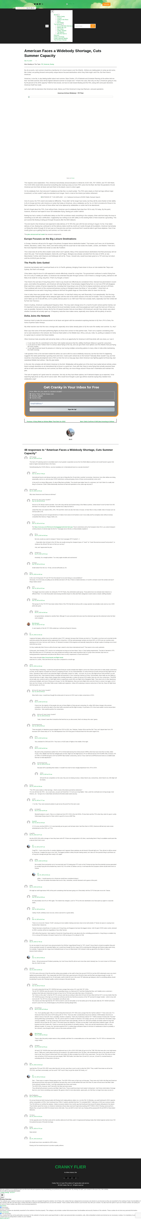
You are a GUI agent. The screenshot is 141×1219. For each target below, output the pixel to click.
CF (33, 845)
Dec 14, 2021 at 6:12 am (38, 588)
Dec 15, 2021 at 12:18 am (41, 861)
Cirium (72, 178)
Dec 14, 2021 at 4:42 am (36, 634)
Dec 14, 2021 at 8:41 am (38, 919)
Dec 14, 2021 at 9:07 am (38, 847)
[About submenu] (58, 15)
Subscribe (106, 4)
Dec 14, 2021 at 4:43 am (36, 666)
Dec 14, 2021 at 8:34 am (41, 738)
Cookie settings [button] (4, 1192)
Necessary (5, 1207)
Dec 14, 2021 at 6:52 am (43, 716)
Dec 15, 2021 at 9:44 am (43, 875)
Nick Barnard (35, 623)
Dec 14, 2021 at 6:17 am (36, 834)
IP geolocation (77, 1183)
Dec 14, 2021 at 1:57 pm (38, 624)
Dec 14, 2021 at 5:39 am (36, 786)
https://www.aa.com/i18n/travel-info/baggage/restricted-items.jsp (53, 527)
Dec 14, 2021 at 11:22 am (43, 764)
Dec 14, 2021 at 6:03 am (41, 701)
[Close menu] (52, 11)
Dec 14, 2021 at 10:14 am (41, 554)
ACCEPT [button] (12, 1192)
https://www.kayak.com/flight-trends (52, 657)
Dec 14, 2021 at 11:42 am (38, 985)
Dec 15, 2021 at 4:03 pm (38, 822)
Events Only (36, 398)
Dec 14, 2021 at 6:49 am (41, 535)
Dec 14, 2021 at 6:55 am (38, 600)
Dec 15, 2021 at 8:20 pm (36, 1138)
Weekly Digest (37, 396)
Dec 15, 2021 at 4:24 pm (36, 1116)
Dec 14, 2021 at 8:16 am (41, 810)
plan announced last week (36, 234)
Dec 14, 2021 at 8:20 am (38, 909)
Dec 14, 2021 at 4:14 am (36, 491)
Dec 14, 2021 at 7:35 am (36, 941)
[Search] (92, 26)
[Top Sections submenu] (62, 24)
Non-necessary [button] (4, 1212)
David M (34, 821)
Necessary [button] (3, 1205)
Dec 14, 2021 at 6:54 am (38, 564)
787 (42, 64)
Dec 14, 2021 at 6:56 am (38, 897)
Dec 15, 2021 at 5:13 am (46, 774)
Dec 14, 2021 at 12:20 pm (36, 1064)
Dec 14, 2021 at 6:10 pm (41, 1047)
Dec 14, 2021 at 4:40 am (36, 574)
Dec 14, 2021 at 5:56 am (38, 691)
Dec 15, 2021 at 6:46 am (41, 612)
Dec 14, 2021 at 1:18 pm (36, 1096)
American (46, 64)
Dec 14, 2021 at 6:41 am (38, 523)
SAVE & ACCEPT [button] (5, 1218)
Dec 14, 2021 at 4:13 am (36, 458)
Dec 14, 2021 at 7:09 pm (38, 473)
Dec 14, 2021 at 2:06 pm (41, 1035)
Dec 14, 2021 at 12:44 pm (38, 1077)
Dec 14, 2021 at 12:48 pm (41, 1009)
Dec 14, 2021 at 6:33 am (36, 887)
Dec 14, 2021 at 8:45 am (41, 748)
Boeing (52, 64)
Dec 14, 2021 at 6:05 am (38, 501)
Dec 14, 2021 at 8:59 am (36, 969)
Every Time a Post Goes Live (42, 394)
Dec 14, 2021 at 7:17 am (38, 800)
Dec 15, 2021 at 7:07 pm (36, 1128)
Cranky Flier (70, 1167)
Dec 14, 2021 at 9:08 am (38, 957)
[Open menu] (47, 26)
